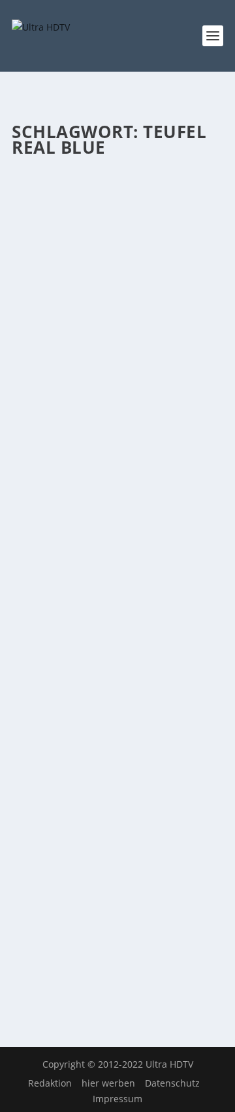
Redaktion (50, 1083)
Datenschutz (172, 1083)
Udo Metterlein (67, 263)
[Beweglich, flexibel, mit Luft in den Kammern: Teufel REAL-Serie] (117, 770)
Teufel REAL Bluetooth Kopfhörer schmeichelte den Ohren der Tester (113, 525)
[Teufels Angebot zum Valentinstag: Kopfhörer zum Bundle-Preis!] (117, 181)
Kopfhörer (43, 276)
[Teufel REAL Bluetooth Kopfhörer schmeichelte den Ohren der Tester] (117, 476)
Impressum (117, 1098)
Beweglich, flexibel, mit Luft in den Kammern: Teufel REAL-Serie (114, 819)
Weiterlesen (63, 419)
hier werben (108, 1083)
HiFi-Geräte (174, 557)
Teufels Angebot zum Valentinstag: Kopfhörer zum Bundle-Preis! (116, 230)
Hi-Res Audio (183, 263)
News (75, 276)
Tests (99, 571)
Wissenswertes (116, 276)
